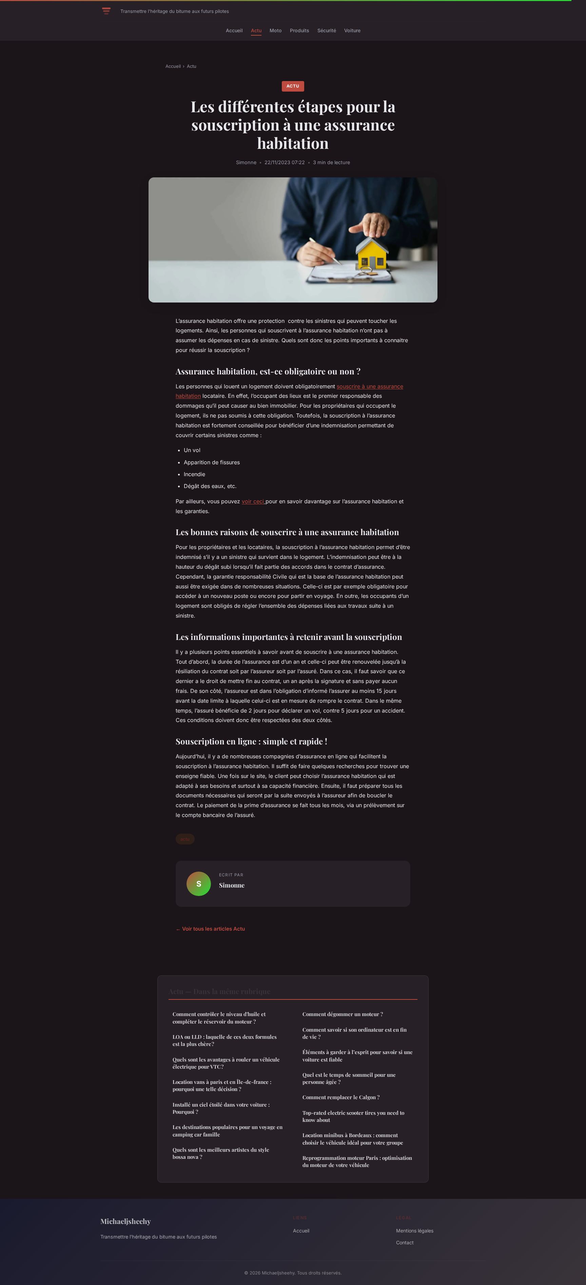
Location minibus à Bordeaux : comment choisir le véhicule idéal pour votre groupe (352, 1139)
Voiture (352, 30)
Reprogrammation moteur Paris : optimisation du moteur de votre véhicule (357, 1161)
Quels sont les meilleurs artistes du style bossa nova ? (221, 1153)
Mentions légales (414, 1230)
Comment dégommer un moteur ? (342, 1014)
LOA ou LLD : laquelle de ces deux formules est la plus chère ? (225, 1040)
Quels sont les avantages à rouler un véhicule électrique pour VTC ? (226, 1063)
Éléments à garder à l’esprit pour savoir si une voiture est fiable (357, 1056)
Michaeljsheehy (125, 1221)
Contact (405, 1242)
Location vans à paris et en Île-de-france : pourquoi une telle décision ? (222, 1085)
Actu (256, 30)
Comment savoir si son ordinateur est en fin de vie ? (354, 1033)
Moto (276, 30)
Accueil (234, 30)
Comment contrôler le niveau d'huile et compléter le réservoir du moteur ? (219, 1018)
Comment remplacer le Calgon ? (340, 1097)
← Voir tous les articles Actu (210, 929)
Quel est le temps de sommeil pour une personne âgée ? (349, 1078)
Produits (299, 30)
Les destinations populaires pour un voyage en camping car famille (227, 1130)
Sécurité (326, 30)
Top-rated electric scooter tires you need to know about (353, 1116)
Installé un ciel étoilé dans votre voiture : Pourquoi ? (221, 1108)
